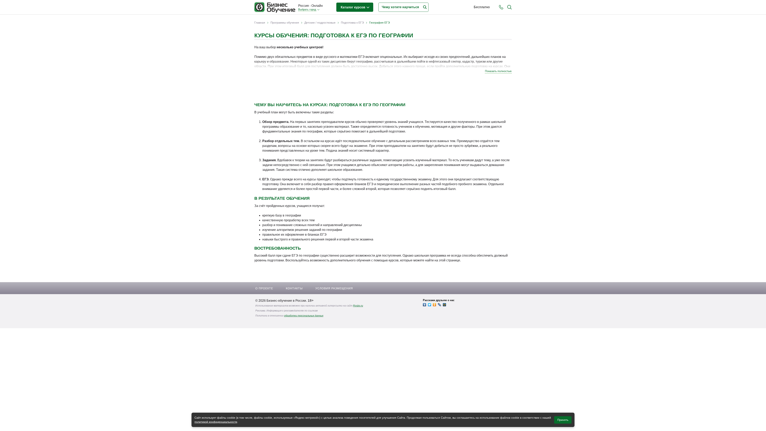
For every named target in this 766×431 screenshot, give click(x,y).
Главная (259, 22)
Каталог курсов (353, 7)
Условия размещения (334, 288)
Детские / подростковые (320, 22)
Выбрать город (307, 9)
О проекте (264, 288)
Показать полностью (498, 71)
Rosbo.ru (358, 305)
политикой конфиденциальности (215, 421)
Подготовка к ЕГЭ (352, 22)
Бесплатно (482, 7)
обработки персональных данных (303, 315)
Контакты (294, 288)
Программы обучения (284, 22)
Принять (562, 419)
